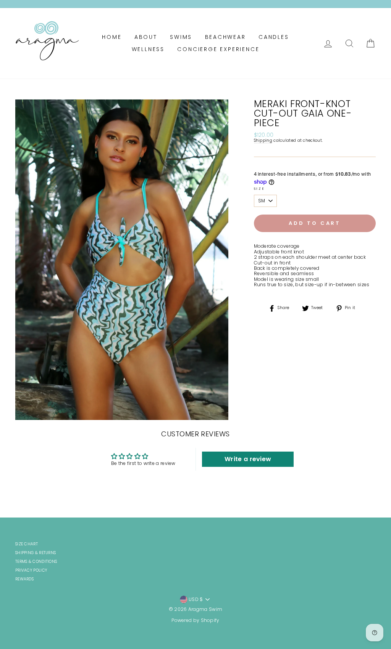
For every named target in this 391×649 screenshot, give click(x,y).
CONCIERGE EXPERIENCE (218, 49)
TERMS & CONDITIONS (36, 561)
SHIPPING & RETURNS (35, 553)
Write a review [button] (248, 459)
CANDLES (274, 37)
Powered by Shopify (195, 620)
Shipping (263, 140)
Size (259, 189)
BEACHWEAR (225, 37)
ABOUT (145, 37)
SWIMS (181, 37)
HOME (111, 37)
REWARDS (24, 579)
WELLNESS (148, 49)
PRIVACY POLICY (31, 570)
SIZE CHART (26, 544)
